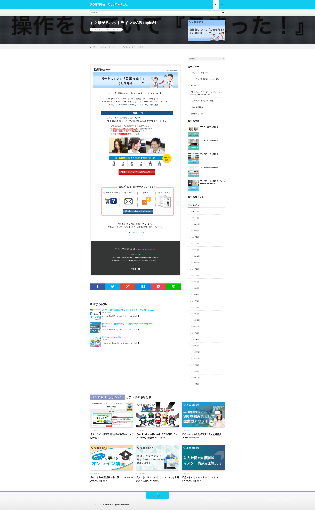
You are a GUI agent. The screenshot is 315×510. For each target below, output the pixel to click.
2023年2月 (194, 218)
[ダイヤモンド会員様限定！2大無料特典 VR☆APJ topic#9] (95, 327)
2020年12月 (195, 320)
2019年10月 (195, 358)
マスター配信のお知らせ (209, 167)
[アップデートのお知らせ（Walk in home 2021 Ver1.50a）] (193, 185)
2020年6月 (194, 333)
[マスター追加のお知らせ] (193, 131)
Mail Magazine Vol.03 (111, 337)
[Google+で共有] (128, 286)
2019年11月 (195, 352)
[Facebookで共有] (97, 286)
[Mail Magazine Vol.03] (95, 341)
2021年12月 (195, 256)
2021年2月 (194, 314)
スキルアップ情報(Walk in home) (202, 79)
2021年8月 (194, 275)
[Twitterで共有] (112, 286)
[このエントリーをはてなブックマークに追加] (143, 286)
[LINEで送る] (173, 286)
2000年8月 (194, 384)
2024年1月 (194, 211)
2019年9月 (194, 365)
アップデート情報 (197, 73)
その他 (193, 85)
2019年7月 (194, 371)
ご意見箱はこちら (137, 232)
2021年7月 (194, 282)
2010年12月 (195, 378)
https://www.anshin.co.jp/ (146, 249)
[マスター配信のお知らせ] (193, 171)
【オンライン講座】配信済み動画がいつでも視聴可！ (111, 436)
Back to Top (157, 496)
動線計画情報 (195, 107)
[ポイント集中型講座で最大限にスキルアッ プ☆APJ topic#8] (95, 314)
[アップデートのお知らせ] (193, 158)
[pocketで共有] (158, 286)
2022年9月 (194, 230)
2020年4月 (194, 339)
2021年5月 (194, 294)
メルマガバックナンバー (112, 29)
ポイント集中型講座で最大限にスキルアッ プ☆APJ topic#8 (128, 310)
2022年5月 (194, 237)
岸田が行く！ (195, 114)
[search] (223, 12)
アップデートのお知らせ (209, 154)
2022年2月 (194, 250)
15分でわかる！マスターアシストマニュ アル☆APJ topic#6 (202, 479)
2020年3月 (194, 346)
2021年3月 (194, 307)
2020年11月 (195, 326)
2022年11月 (195, 224)
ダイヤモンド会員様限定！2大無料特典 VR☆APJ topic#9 (127, 323)
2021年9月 (194, 269)
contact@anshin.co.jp (149, 257)
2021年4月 (194, 301)
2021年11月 (195, 262)
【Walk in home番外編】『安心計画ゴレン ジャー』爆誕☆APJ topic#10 (156, 436)
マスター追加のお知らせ (209, 127)
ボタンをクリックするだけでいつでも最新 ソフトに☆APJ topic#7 (157, 479)
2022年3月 (194, 243)
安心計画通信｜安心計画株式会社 (117, 504)
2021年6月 (194, 288)
